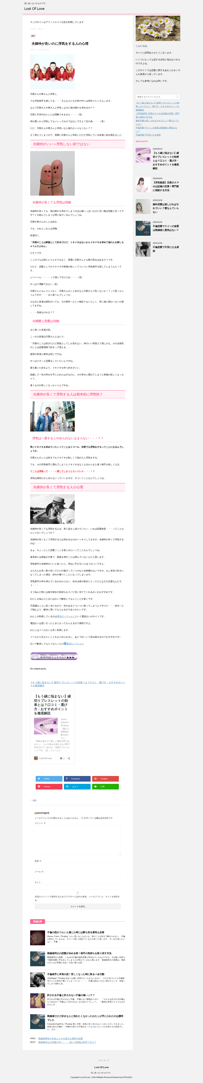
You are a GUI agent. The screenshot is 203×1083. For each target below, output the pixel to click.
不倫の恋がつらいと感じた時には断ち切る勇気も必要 (75, 932)
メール (39, 871)
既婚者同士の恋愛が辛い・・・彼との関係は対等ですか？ (67, 1042)
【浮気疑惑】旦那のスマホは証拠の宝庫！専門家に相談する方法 (166, 186)
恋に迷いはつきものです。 (101, 1073)
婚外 (35, 800)
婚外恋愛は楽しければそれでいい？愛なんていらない (166, 208)
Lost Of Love (34, 9)
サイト (38, 882)
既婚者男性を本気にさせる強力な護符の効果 (60, 1038)
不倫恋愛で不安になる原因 (148, 135)
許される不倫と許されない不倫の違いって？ (71, 995)
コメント (40, 823)
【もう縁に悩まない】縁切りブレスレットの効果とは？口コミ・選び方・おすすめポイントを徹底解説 (157, 106)
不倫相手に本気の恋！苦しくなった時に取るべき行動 (75, 974)
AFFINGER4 (127, 1077)
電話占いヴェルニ (66, 616)
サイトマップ (103, 1060)
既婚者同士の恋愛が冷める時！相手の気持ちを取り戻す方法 (79, 953)
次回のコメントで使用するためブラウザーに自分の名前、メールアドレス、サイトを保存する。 (77, 898)
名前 (38, 861)
